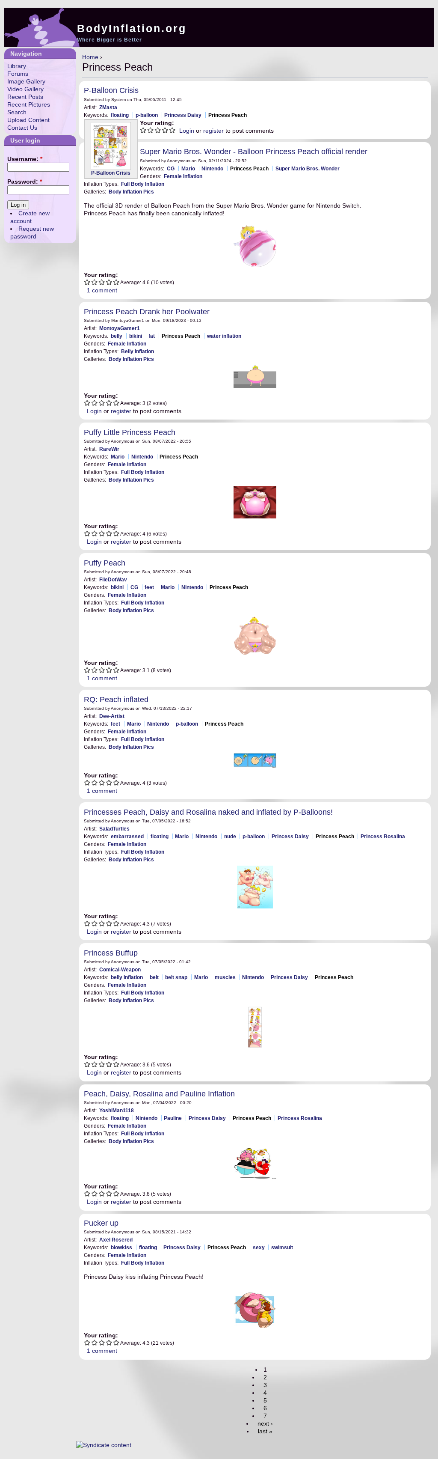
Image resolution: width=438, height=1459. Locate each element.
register (213, 130)
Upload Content (28, 119)
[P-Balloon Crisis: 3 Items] (111, 146)
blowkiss (121, 1247)
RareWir (109, 449)
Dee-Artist (111, 716)
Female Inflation (183, 176)
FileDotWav (113, 579)
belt (154, 977)
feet (149, 587)
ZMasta (108, 107)
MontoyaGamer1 (119, 328)
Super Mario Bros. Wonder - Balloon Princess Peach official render (253, 151)
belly (116, 336)
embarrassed (127, 836)
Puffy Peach (104, 563)
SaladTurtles (114, 828)
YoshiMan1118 (116, 1110)
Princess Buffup (111, 953)
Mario (188, 168)
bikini (135, 336)
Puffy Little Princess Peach (129, 432)
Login (186, 130)
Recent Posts (25, 96)
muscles (225, 977)
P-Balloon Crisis (111, 90)
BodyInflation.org (131, 28)
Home (90, 57)
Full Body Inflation (142, 184)
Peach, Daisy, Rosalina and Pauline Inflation (159, 1094)
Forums (17, 73)
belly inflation (127, 977)
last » (265, 1431)
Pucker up (101, 1223)
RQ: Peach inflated (116, 699)
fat (151, 336)
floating (120, 115)
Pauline (173, 1118)
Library (16, 66)
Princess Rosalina (383, 836)
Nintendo (212, 168)
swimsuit (282, 1247)
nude (230, 836)
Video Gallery (25, 89)
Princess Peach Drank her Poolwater (147, 311)
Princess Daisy (182, 115)
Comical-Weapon (120, 969)
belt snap (176, 977)
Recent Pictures (28, 104)
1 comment (102, 290)
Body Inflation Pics (131, 191)
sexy (259, 1247)
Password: (24, 181)
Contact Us (22, 127)
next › (265, 1423)
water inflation (224, 336)
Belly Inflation (137, 351)
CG (171, 168)
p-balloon (147, 115)
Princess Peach (227, 115)
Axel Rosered (116, 1239)
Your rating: (157, 122)
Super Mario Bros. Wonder (307, 168)
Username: (24, 158)
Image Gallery (26, 81)
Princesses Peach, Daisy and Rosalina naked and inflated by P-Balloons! (208, 812)
